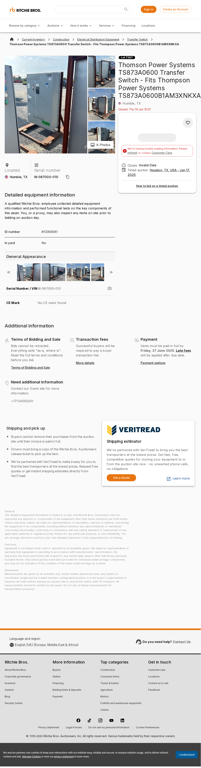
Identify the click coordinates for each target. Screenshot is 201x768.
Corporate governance (18, 677)
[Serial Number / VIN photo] (110, 288)
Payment (58, 697)
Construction (107, 670)
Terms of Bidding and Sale (30, 367)
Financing (128, 25)
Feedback (154, 690)
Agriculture (106, 690)
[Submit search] (126, 9)
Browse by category (22, 25)
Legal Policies (74, 727)
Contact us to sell (158, 683)
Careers (9, 690)
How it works (79, 25)
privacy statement (64, 756)
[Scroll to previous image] (8, 272)
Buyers (57, 670)
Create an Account (175, 9)
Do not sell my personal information (108, 727)
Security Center (14, 703)
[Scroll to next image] (111, 272)
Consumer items (109, 677)
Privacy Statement (48, 727)
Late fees (183, 350)
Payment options (153, 363)
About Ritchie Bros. (15, 670)
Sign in (148, 9)
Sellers (57, 677)
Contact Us (182, 642)
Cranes (104, 710)
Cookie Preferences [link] (147, 727)
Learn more (181, 478)
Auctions (53, 25)
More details (85, 363)
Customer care (156, 670)
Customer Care (162, 152)
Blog (7, 697)
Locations (148, 25)
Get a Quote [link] (121, 477)
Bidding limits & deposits (67, 690)
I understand (187, 754)
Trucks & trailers (109, 683)
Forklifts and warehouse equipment (120, 703)
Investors (10, 683)
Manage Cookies (31, 756)
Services (105, 25)
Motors (104, 697)
